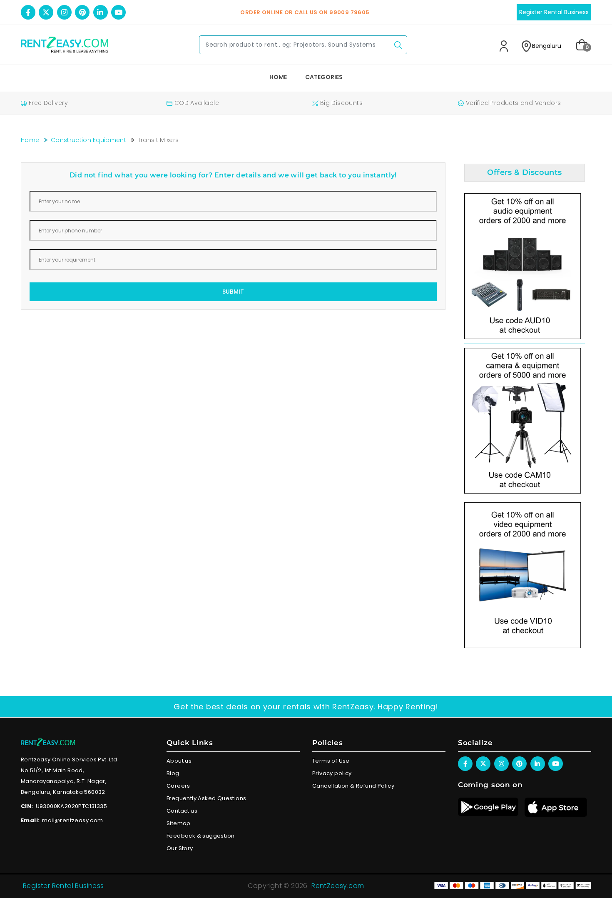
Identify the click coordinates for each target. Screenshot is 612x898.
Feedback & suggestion (200, 836)
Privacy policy (332, 773)
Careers (178, 786)
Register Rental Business (63, 886)
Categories (324, 77)
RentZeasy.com (337, 886)
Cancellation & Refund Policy (353, 786)
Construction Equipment (88, 140)
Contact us (182, 811)
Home (278, 77)
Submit (233, 291)
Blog (173, 773)
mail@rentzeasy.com (72, 820)
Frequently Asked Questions (206, 798)
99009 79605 (349, 12)
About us (179, 761)
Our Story (180, 848)
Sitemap (179, 823)
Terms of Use (331, 761)
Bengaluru (546, 46)
